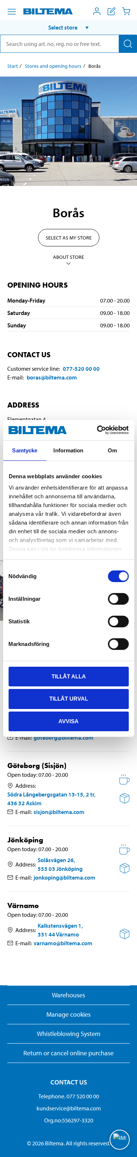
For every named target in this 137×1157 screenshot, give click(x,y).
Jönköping (25, 840)
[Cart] (126, 11)
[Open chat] (119, 1139)
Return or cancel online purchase (68, 1053)
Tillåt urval (68, 699)
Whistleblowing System (68, 1033)
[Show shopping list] (111, 11)
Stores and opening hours (53, 66)
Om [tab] (112, 450)
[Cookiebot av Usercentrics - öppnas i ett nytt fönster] (97, 430)
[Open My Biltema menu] (97, 11)
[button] (68, 27)
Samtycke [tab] (24, 450)
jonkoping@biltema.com (64, 877)
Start (12, 66)
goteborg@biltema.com (64, 737)
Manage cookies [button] (68, 1014)
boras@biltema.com (52, 377)
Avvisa (68, 721)
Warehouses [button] (68, 995)
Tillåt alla (69, 676)
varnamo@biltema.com (63, 943)
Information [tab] (68, 450)
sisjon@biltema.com (59, 811)
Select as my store (69, 237)
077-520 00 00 (81, 368)
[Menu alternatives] (11, 12)
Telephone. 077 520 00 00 (68, 1096)
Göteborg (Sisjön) (36, 765)
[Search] (128, 44)
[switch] (118, 598)
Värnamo (23, 905)
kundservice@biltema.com (69, 1108)
